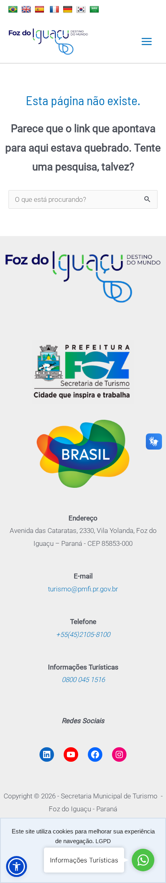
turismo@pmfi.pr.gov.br (83, 589)
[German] (69, 9)
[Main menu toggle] (147, 41)
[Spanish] (40, 9)
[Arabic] (95, 9)
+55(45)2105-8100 (83, 634)
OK (83, 857)
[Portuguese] (14, 9)
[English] (27, 9)
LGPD (103, 841)
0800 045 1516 (83, 680)
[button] (16, 866)
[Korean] (82, 9)
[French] (55, 9)
